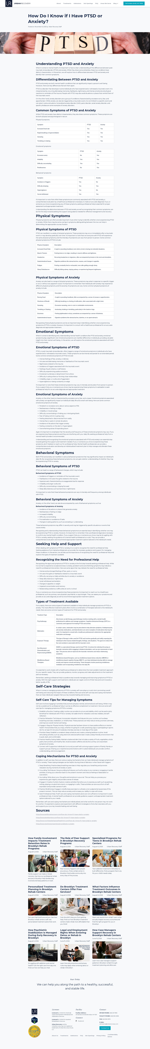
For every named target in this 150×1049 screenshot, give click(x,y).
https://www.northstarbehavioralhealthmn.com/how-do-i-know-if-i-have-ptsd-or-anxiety (66, 821)
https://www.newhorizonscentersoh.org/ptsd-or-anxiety (55, 824)
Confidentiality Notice (113, 1035)
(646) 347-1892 (108, 1013)
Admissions (77, 3)
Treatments (67, 3)
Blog (114, 3)
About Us (55, 1035)
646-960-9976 (104, 1019)
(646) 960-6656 (109, 1016)
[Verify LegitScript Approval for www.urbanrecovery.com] (34, 1020)
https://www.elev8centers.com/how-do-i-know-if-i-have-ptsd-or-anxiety (60, 817)
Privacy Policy (101, 1035)
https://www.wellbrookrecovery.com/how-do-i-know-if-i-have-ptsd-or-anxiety (62, 814)
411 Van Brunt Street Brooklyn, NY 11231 (86, 1013)
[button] (116, 3)
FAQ (96, 3)
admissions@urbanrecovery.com (108, 1023)
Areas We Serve (106, 3)
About (59, 3)
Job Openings (88, 3)
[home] (18, 3)
